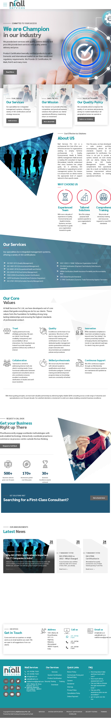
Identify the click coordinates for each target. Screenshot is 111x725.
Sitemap (70, 696)
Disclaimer (70, 693)
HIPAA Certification (66, 281)
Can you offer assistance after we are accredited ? (99, 702)
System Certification (55, 685)
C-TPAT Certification (67, 289)
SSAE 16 (74, 273)
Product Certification (55, 688)
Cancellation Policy (73, 703)
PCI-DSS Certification (67, 276)
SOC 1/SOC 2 (64, 273)
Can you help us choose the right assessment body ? (99, 695)
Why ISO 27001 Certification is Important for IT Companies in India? (27, 566)
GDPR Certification (13, 288)
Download (54, 694)
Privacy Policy (72, 700)
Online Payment (72, 706)
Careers (70, 690)
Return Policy (71, 681)
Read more (9, 579)
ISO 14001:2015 (12, 276)
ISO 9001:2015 (12, 273)
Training (62, 691)
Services (55, 681)
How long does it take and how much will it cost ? (98, 684)
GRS (61, 286)
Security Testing (50, 691)
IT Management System (13, 561)
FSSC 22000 (11, 285)
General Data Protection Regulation (33, 288)
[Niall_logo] (12, 680)
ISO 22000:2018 (12, 282)
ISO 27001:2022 (12, 291)
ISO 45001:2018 (12, 279)
